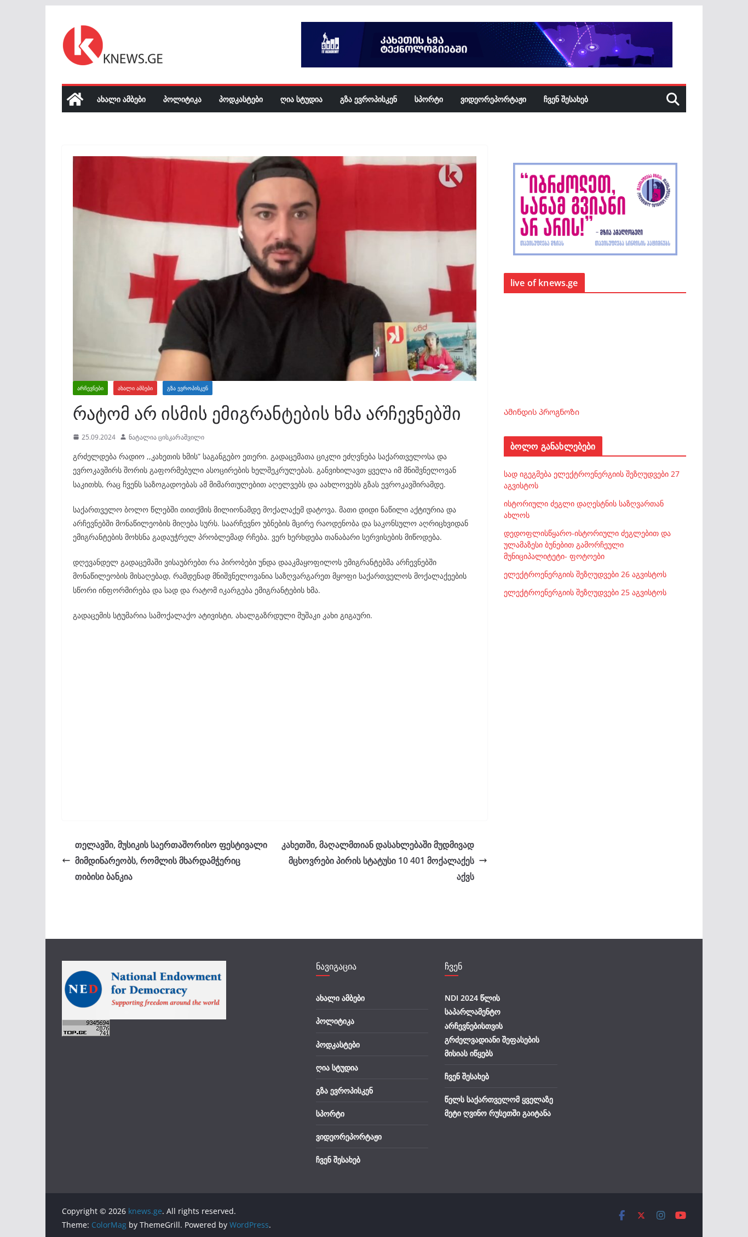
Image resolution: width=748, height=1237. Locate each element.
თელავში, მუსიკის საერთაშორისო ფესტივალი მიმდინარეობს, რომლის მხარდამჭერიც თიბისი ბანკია (171, 860)
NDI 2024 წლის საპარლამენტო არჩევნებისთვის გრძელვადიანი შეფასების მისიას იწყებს (492, 1025)
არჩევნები (90, 388)
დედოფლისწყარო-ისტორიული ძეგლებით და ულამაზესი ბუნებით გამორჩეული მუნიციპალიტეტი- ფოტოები (587, 544)
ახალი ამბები (121, 99)
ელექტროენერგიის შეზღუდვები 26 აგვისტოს (585, 574)
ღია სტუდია (301, 99)
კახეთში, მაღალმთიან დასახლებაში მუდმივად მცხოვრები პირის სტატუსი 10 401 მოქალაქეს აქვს (377, 860)
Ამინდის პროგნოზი (541, 412)
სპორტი (429, 99)
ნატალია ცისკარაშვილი (166, 437)
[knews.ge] (75, 99)
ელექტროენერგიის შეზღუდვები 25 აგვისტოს (585, 592)
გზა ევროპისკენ (368, 99)
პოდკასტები (241, 99)
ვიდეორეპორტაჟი (493, 99)
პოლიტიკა (182, 99)
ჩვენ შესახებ (566, 99)
